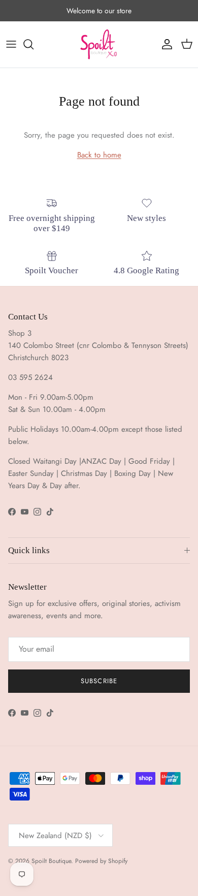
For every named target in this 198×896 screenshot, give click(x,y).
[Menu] (11, 44)
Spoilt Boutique (51, 861)
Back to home (99, 155)
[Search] (33, 44)
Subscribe (99, 681)
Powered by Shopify (101, 861)
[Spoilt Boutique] (99, 44)
